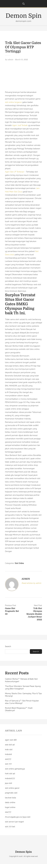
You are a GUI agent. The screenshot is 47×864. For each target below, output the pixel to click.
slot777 (8, 759)
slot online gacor (12, 788)
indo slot (8, 749)
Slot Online (19, 563)
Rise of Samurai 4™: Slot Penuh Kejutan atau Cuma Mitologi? (22, 702)
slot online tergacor (13, 102)
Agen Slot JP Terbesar (14, 172)
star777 (8, 812)
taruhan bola (10, 798)
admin (10, 60)
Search (8, 646)
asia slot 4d (10, 745)
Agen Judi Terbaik (20, 125)
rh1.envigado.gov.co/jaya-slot (17, 817)
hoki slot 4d (10, 773)
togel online (10, 807)
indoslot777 (10, 778)
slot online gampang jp (15, 769)
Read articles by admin (31, 583)
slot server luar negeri (14, 822)
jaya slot (8, 783)
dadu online (10, 802)
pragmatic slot (11, 793)
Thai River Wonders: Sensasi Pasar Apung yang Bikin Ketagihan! (23, 687)
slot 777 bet (10, 826)
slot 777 (8, 764)
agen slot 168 (11, 740)
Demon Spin (23, 15)
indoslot (8, 754)
